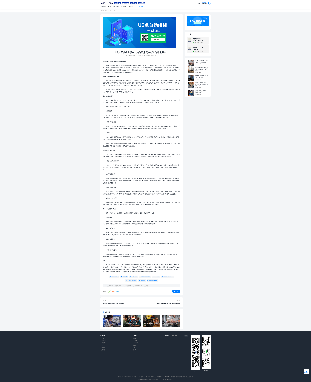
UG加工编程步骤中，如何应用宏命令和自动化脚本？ (136, 286)
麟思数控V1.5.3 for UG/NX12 (198, 48)
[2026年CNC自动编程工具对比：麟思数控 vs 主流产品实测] (191, 69)
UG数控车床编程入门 (145, 276)
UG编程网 (143, 280)
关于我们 (132, 6)
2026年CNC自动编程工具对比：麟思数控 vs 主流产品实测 (201, 69)
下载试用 (103, 6)
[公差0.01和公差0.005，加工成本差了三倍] (191, 78)
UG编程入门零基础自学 (168, 276)
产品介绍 (104, 343)
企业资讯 (141, 6)
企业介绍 (104, 340)
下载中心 (102, 345)
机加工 (134, 350)
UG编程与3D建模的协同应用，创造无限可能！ (168, 303)
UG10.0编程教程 (115, 276)
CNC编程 (135, 340)
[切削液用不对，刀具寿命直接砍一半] (191, 93)
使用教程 (123, 6)
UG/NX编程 (135, 343)
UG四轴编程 (125, 276)
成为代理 (102, 347)
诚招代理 (116, 6)
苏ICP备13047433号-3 (167, 379)
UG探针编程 (134, 276)
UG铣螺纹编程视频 (153, 280)
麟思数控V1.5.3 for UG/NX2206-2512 (198, 39)
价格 (109, 6)
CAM (134, 347)
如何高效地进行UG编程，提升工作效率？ (113, 303)
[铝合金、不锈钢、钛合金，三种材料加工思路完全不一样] (191, 85)
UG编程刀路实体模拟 (132, 280)
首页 (106, 10)
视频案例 (135, 338)
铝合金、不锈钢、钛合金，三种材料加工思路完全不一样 (201, 84)
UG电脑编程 (156, 276)
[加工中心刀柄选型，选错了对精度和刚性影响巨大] (191, 63)
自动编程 (135, 345)
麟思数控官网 (118, 286)
